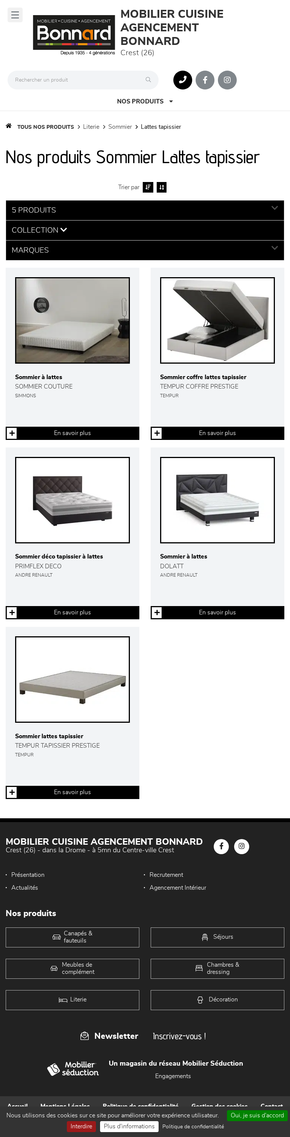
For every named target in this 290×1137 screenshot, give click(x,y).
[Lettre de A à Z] (161, 187)
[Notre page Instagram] (227, 80)
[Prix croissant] (147, 187)
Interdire (81, 1126)
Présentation (28, 875)
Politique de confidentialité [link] (193, 1126)
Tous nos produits (45, 127)
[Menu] (15, 15)
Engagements (173, 1076)
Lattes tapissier (161, 127)
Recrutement (166, 875)
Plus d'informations (129, 1126)
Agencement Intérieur (178, 888)
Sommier (120, 127)
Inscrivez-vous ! (179, 1036)
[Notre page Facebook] (205, 80)
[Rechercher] (150, 80)
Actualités (24, 888)
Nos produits (140, 102)
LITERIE (91, 127)
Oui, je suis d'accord (257, 1115)
